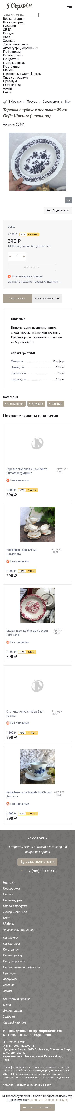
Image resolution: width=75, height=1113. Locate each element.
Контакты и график (16, 999)
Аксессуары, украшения (19, 930)
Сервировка (15, 404)
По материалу (12, 955)
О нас (7, 1005)
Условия (9, 1016)
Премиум (9, 973)
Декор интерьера (15, 912)
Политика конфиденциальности (33, 1084)
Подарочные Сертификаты (21, 967)
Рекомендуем (12, 900)
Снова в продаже (15, 906)
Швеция (57, 404)
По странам (11, 949)
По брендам (11, 944)
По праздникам (14, 961)
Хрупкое (37, 404)
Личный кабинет (14, 1022)
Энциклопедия (13, 1011)
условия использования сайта (48, 1100)
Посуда (8, 894)
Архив (7, 991)
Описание (17, 298)
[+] (23, 256)
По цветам (10, 938)
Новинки (9, 883)
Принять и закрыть (37, 1107)
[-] (10, 256)
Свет (6, 918)
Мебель (8, 924)
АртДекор (10, 979)
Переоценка (11, 888)
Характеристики (47, 298)
